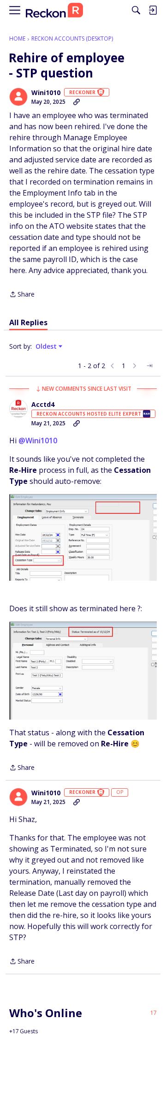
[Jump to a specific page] (149, 365)
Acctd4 (42, 404)
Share (22, 295)
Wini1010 (45, 93)
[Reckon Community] (54, 10)
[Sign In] (152, 10)
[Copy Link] (76, 102)
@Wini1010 (37, 440)
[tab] (28, 322)
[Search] (136, 10)
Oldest (47, 346)
